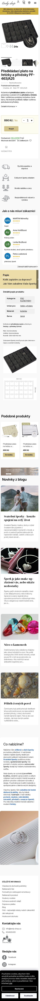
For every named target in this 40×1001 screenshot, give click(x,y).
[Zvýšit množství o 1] (32, 120)
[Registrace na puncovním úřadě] (7, 939)
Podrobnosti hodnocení (10, 86)
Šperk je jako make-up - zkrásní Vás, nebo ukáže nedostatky (19, 582)
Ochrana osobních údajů (11, 901)
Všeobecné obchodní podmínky (14, 886)
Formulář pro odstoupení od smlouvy (16, 892)
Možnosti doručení (8, 140)
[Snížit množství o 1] (24, 120)
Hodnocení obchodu (10, 916)
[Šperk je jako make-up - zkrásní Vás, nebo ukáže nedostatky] (20, 561)
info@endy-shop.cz (13, 929)
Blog (4, 907)
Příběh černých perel (17, 703)
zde (10, 983)
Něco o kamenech (15, 645)
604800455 (11, 932)
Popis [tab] (6, 275)
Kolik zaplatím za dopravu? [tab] (17, 279)
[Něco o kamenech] (20, 627)
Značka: (7, 88)
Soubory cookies (8, 898)
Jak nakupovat (7, 913)
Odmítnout (10, 996)
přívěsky (29, 306)
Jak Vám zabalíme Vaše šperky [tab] (19, 283)
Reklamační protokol (10, 895)
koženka (23, 311)
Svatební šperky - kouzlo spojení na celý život (19, 518)
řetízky (22, 306)
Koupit (11, 129)
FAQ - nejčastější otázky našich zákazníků (18, 910)
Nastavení (19, 989)
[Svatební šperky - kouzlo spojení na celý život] (20, 498)
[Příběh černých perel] (20, 685)
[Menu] (35, 3)
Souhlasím (28, 996)
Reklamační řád (8, 889)
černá (22, 316)
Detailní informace (8, 106)
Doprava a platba (8, 904)
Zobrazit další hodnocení (26, 267)
